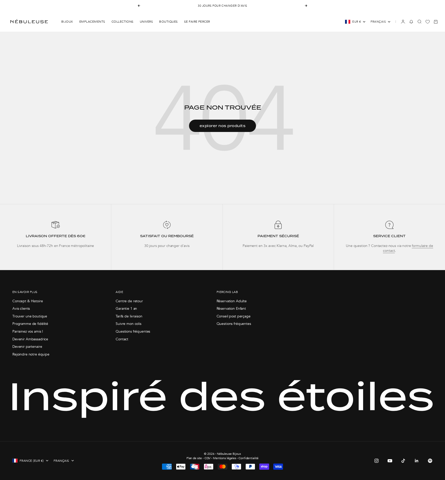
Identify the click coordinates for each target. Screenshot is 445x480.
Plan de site (194, 458)
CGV (207, 458)
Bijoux (67, 22)
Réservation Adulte (232, 301)
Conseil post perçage (234, 316)
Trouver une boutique (29, 316)
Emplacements (92, 22)
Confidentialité (248, 458)
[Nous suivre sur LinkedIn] (416, 460)
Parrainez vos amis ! (27, 331)
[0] (428, 22)
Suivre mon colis (128, 323)
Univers (146, 22)
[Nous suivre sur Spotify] (430, 460)
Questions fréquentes (133, 331)
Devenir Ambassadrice (30, 339)
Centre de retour (129, 301)
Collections (123, 22)
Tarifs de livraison (129, 316)
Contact (122, 339)
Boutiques (168, 22)
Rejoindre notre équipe (30, 354)
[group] (55, 237)
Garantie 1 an (126, 308)
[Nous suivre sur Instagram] (376, 460)
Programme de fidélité (30, 323)
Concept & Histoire (27, 301)
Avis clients (21, 308)
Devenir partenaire (27, 346)
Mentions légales (224, 458)
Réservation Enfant (231, 308)
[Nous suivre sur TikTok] (403, 460)
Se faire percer (197, 22)
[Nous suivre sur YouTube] (389, 460)
